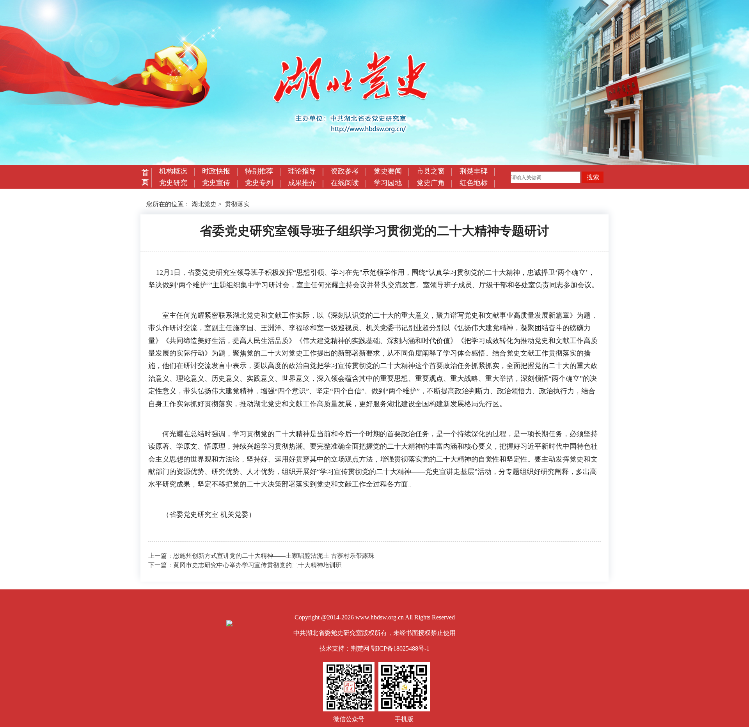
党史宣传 (216, 183)
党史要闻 (388, 171)
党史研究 (173, 183)
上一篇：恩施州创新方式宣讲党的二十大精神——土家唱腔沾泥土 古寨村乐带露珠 (261, 555)
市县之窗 (431, 171)
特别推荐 (259, 171)
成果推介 (302, 183)
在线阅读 (345, 183)
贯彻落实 (237, 204)
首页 (145, 177)
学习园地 (388, 183)
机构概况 (173, 171)
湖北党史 (204, 204)
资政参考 (345, 171)
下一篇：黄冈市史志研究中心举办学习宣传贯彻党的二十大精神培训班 (245, 565)
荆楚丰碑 (474, 171)
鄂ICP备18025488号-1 (400, 648)
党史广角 (431, 183)
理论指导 (302, 171)
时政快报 (216, 171)
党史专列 (259, 183)
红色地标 (474, 183)
